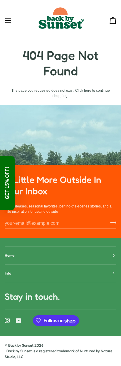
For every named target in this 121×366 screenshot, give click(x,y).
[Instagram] (7, 320)
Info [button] (8, 273)
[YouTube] (18, 320)
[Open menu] (13, 20)
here (87, 90)
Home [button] (9, 255)
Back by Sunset (20, 345)
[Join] (111, 222)
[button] (7, 183)
